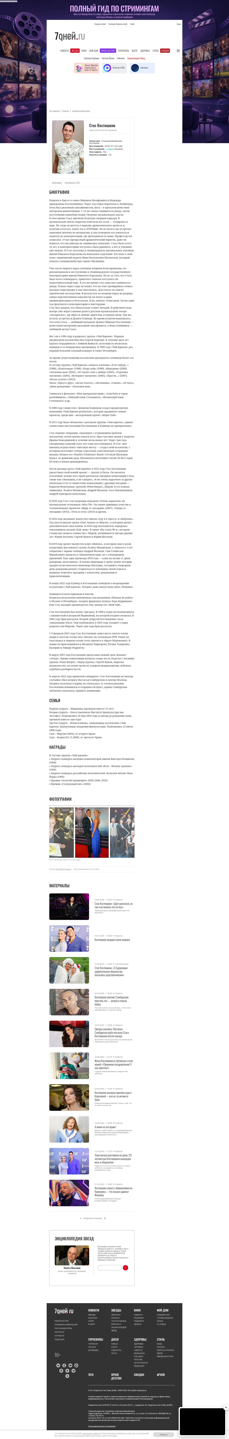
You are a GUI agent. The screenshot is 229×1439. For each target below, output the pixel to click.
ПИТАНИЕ (138, 1360)
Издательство (62, 1321)
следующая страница (92, 1218)
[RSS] (67, 1376)
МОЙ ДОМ (162, 1310)
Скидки (165, 50)
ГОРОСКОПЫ (95, 1339)
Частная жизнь (108, 58)
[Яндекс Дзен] (67, 1371)
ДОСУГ (115, 1339)
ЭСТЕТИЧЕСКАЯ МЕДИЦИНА (141, 1364)
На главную (54, 111)
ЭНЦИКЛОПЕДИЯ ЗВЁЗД (118, 1329)
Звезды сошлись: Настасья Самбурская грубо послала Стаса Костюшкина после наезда (112, 1032)
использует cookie (90, 1433)
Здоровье (145, 50)
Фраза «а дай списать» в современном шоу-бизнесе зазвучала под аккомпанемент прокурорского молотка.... (114, 1132)
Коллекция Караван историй (117, 24)
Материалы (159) (72, 183)
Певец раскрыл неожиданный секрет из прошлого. (112, 911)
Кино (84, 50)
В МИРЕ (91, 1324)
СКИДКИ (139, 1374)
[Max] (76, 1365)
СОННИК (92, 1347)
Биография (57, 183)
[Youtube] (70, 1365)
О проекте (59, 1336)
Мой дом (93, 50)
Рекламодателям (63, 1328)
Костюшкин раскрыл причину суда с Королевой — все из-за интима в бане (113, 1096)
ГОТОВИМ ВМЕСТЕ (165, 1318)
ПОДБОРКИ (139, 1321)
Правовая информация (66, 1325)
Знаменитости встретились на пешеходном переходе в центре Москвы (113, 1041)
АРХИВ (161, 1374)
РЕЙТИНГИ (116, 1324)
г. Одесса (110, 149)
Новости (64, 50)
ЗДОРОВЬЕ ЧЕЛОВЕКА (138, 1345)
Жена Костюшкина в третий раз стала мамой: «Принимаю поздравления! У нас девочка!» (114, 1064)
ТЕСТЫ (114, 1353)
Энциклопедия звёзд (136, 58)
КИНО (137, 1310)
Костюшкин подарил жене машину (112, 939)
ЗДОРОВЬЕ (140, 1339)
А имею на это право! (105, 1127)
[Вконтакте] (58, 1365)
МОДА (159, 1344)
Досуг (135, 50)
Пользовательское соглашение (101, 1426)
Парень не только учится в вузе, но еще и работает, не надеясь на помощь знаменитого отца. (112, 1168)
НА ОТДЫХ (161, 1324)
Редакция (59, 1339)
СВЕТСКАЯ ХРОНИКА (115, 1316)
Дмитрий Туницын (63, 869)
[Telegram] (73, 1371)
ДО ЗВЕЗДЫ (93, 1350)
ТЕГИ (91, 1374)
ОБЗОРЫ (137, 1324)
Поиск (179, 24)
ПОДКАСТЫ (116, 1350)
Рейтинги (121, 58)
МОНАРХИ (92, 1318)
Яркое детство (108, 50)
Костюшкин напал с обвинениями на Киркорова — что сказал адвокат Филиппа (113, 1191)
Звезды (75, 50)
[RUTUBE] (61, 1371)
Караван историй (100, 24)
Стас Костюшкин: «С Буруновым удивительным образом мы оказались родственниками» (111, 971)
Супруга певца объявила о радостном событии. (111, 1072)
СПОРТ (91, 1321)
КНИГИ (114, 1347)
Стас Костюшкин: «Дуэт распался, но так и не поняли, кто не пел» (114, 905)
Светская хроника (91, 58)
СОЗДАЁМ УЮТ (163, 1315)
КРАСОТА (161, 1347)
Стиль (155, 50)
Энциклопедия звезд (81, 111)
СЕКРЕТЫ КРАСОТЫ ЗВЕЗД (165, 1351)
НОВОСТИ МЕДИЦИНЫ (139, 1351)
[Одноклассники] (64, 1365)
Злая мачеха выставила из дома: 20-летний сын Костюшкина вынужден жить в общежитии (113, 1158)
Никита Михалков (72, 1268)
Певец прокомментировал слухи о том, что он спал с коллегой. (113, 1104)
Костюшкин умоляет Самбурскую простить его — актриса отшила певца (112, 1000)
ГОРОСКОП (93, 1344)
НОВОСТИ (93, 1310)
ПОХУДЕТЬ (138, 1356)
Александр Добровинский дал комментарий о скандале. (108, 1200)
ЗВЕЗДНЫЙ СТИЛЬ (165, 1356)
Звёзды (66, 111)
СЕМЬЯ (160, 1321)
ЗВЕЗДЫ (92, 1315)
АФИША (114, 1344)
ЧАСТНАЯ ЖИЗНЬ (118, 1321)
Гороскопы (123, 50)
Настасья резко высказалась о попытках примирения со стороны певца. (113, 1009)
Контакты (59, 1332)
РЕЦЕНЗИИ (139, 1318)
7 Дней (132, 24)
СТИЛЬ (161, 1339)
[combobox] (110, 1267)
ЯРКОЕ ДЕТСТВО (116, 1376)
